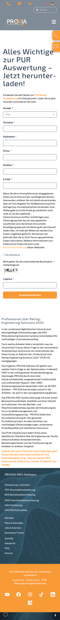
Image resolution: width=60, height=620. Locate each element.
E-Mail (7, 179)
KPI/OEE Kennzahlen (16, 510)
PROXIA (9, 517)
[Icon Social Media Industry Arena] (30, 603)
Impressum (18, 579)
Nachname (9, 136)
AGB (43, 579)
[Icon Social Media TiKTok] (41, 594)
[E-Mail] (55, 46)
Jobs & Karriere (13, 527)
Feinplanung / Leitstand (17, 484)
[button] (54, 19)
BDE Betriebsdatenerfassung (20, 494)
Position (7, 164)
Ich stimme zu (13, 254)
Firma (6, 150)
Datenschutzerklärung (15, 247)
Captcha (7, 278)
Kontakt (9, 538)
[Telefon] (8, 4)
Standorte (10, 543)
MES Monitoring (13, 505)
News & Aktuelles (14, 522)
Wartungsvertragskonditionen (30, 583)
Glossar (9, 552)
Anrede (7, 108)
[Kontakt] (19, 4)
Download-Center (14, 532)
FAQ (7, 548)
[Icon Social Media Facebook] (18, 594)
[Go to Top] (55, 615)
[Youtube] (7, 594)
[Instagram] (30, 594)
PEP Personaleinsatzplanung (20, 489)
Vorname (8, 122)
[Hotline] (30, 4)
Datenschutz (33, 579)
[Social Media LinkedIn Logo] (53, 594)
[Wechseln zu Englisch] (46, 3)
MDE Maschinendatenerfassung (22, 500)
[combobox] (45, 10)
